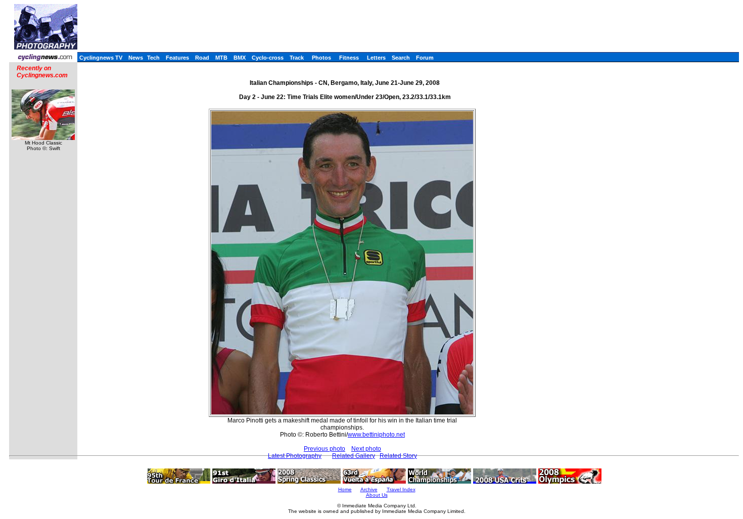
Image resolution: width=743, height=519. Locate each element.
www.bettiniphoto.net (376, 434)
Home (345, 489)
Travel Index (401, 489)
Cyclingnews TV (100, 58)
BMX (240, 58)
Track (297, 58)
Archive (369, 489)
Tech (153, 58)
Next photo (366, 448)
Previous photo (324, 448)
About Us (377, 495)
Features (177, 58)
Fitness (349, 58)
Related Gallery (353, 455)
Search (401, 58)
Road (202, 58)
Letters (376, 58)
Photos (321, 58)
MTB (221, 58)
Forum (425, 58)
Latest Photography (294, 455)
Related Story (398, 455)
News (135, 58)
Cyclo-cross (268, 58)
